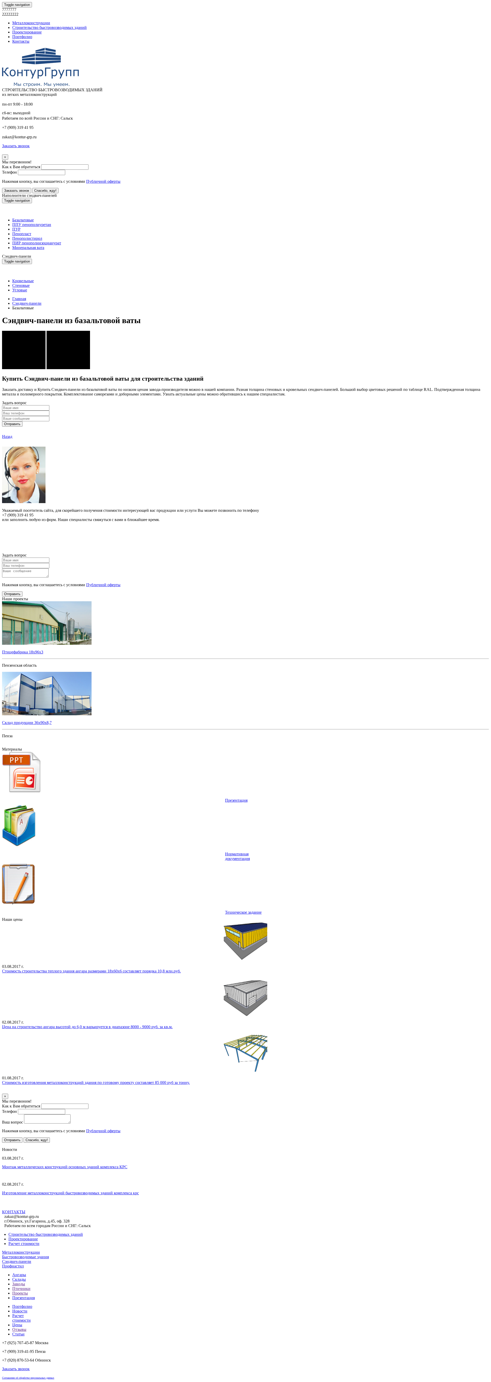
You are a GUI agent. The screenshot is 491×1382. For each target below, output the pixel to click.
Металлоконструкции (31, 23)
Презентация (236, 800)
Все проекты (13, 744)
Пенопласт (21, 234)
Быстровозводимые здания (25, 1257)
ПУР (16, 229)
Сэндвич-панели (26, 303)
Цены (17, 1325)
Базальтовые (23, 220)
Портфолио (22, 37)
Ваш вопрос (12, 1122)
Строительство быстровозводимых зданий (49, 27)
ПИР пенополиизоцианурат (36, 243)
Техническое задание (243, 912)
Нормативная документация (237, 856)
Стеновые (21, 285)
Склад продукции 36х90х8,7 (27, 722)
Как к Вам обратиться (21, 167)
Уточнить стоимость (20, 1091)
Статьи (18, 1334)
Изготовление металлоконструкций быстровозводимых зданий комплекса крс (70, 1193)
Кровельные (23, 281)
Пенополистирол (27, 238)
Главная (19, 299)
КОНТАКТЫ (13, 1212)
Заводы (18, 1284)
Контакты (20, 41)
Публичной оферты (103, 181)
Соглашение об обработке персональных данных (28, 1377)
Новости (19, 1311)
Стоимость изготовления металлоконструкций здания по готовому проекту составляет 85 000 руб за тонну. (96, 1082)
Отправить (12, 424)
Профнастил (13, 1266)
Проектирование (27, 32)
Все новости (61, 1207)
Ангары (19, 1275)
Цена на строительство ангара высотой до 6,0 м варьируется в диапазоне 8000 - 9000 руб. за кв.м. (87, 1027)
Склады (19, 1279)
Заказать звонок (16, 190)
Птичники (21, 1288)
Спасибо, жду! (45, 190)
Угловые (19, 290)
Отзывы (19, 1329)
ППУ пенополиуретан (31, 224)
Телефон (9, 172)
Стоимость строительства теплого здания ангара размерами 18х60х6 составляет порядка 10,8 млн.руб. (91, 971)
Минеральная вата (28, 247)
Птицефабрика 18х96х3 (22, 652)
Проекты (20, 1293)
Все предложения (17, 1145)
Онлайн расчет (245, 529)
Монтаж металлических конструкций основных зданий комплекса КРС (64, 1167)
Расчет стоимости (23, 1243)
